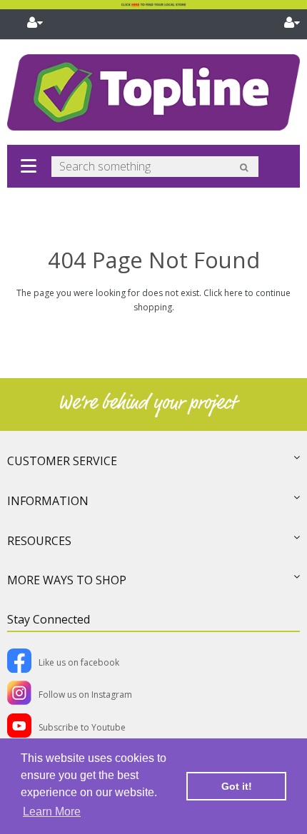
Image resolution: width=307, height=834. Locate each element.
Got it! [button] (236, 786)
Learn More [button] (52, 811)
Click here (223, 293)
